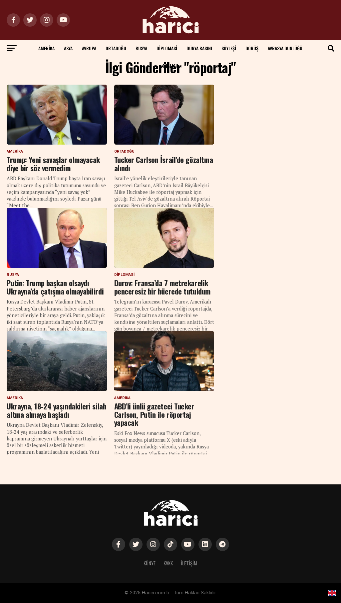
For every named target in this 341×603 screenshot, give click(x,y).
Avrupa (89, 48)
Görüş (251, 48)
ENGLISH (170, 65)
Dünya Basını (199, 48)
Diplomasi (167, 48)
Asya (68, 48)
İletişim (189, 563)
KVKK (168, 563)
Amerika (46, 48)
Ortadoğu (116, 48)
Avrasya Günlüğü (285, 48)
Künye (150, 563)
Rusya (141, 48)
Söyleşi (228, 48)
